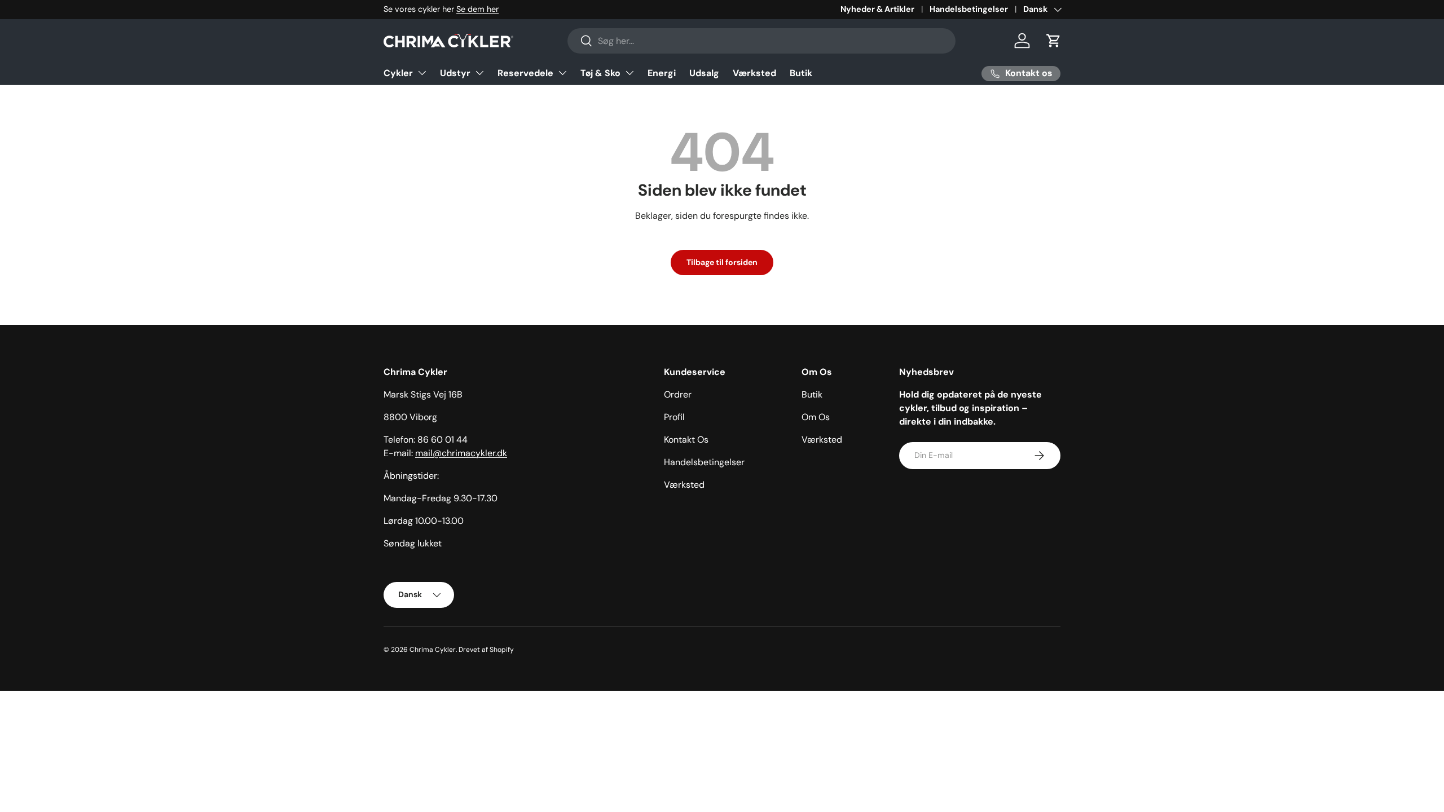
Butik (801, 73)
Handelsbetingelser (969, 9)
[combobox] (761, 41)
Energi (662, 73)
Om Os (816, 417)
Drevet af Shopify (486, 649)
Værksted (754, 73)
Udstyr (455, 73)
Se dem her (477, 9)
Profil (674, 417)
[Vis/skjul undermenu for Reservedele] (562, 73)
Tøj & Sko (600, 73)
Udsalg (704, 73)
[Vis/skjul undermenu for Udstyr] (479, 73)
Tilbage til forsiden (722, 262)
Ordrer (678, 394)
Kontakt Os (686, 439)
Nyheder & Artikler (877, 9)
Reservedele (525, 73)
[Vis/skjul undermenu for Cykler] (422, 73)
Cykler (398, 73)
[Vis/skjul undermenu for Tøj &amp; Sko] (629, 73)
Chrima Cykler (433, 649)
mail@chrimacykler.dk (461, 453)
